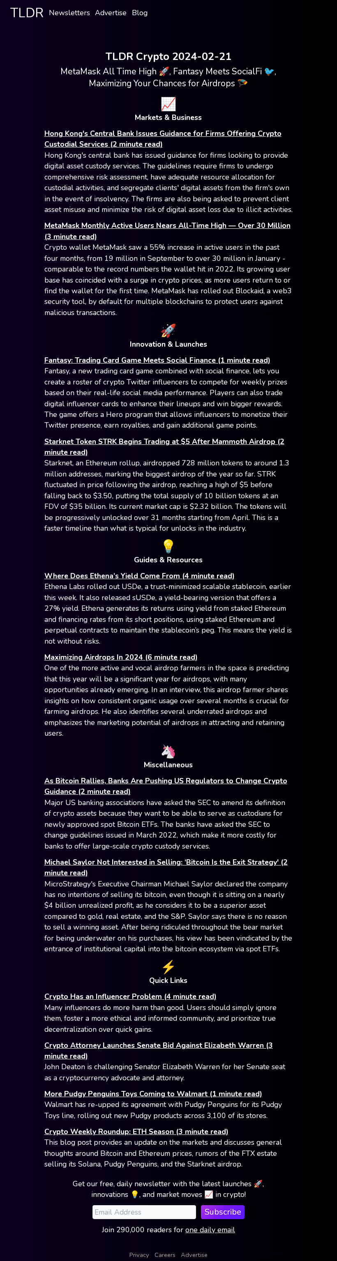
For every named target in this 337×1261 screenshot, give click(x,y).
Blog (140, 13)
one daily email (210, 1230)
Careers (165, 1255)
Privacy (139, 1255)
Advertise (111, 13)
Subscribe (223, 1211)
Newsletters (69, 13)
